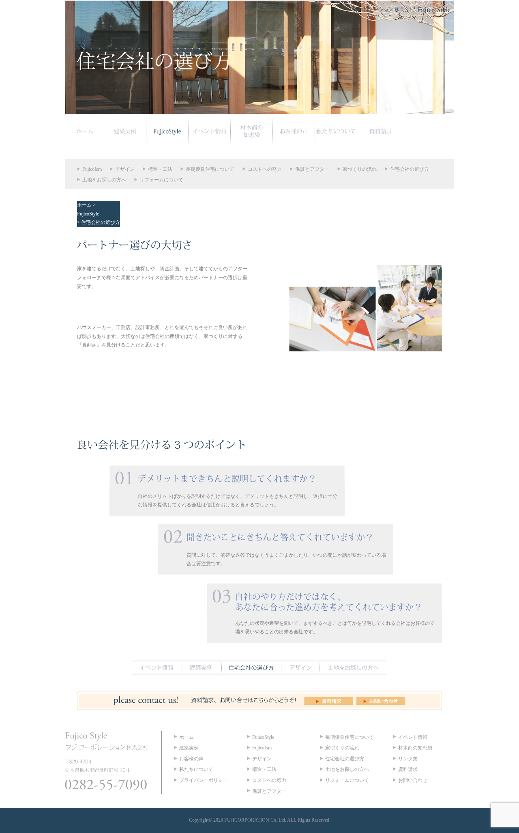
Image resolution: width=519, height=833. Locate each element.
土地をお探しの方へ (104, 180)
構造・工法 (160, 169)
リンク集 (408, 759)
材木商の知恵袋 (415, 748)
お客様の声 (191, 759)
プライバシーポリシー (203, 780)
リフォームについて (161, 180)
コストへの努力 (265, 169)
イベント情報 (412, 737)
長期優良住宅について (210, 169)
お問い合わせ (412, 780)
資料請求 (408, 769)
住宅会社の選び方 (409, 169)
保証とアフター (312, 169)
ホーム (84, 205)
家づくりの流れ (360, 169)
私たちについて (196, 769)
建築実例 (189, 748)
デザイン (125, 169)
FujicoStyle (88, 214)
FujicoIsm (92, 169)
